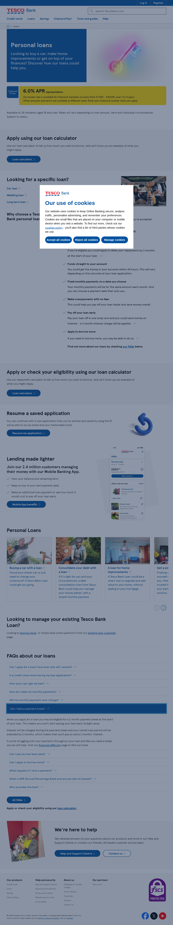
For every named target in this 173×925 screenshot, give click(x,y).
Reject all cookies (86, 239)
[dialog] (86, 217)
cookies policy (54, 227)
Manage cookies (114, 239)
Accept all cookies (58, 239)
